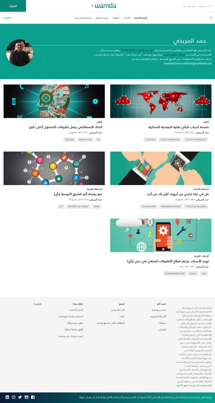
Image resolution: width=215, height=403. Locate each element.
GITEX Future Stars (196, 206)
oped (96, 206)
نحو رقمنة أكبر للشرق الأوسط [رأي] (78, 194)
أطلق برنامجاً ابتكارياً (74, 329)
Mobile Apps (85, 139)
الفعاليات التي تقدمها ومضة (111, 323)
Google (69, 139)
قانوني (162, 329)
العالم (206, 122)
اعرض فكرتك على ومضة (71, 336)
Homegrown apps (174, 273)
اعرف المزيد (182, 385)
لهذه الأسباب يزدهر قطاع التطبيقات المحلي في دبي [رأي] (168, 261)
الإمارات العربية (201, 256)
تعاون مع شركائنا (75, 323)
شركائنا (162, 323)
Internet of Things (78, 206)
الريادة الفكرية (140, 17)
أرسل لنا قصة (76, 309)
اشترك (13, 5)
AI (98, 139)
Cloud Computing (170, 139)
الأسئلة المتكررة (158, 316)
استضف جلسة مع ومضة (71, 316)
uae (204, 273)
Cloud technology (195, 139)
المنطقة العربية (201, 189)
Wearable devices (170, 206)
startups (150, 139)
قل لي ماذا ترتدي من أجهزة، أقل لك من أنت (178, 194)
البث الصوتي (118, 309)
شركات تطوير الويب (174, 54)
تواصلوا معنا (189, 6)
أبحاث (122, 316)
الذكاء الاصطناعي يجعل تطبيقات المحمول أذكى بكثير (65, 127)
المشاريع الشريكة (83, 17)
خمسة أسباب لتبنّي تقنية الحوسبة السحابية (178, 127)
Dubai (193, 273)
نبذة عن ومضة (205, 6)
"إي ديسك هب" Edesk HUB (137, 50)
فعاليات (115, 17)
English (7, 17)
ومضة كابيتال (101, 17)
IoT (61, 206)
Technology (149, 206)
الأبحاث (126, 17)
